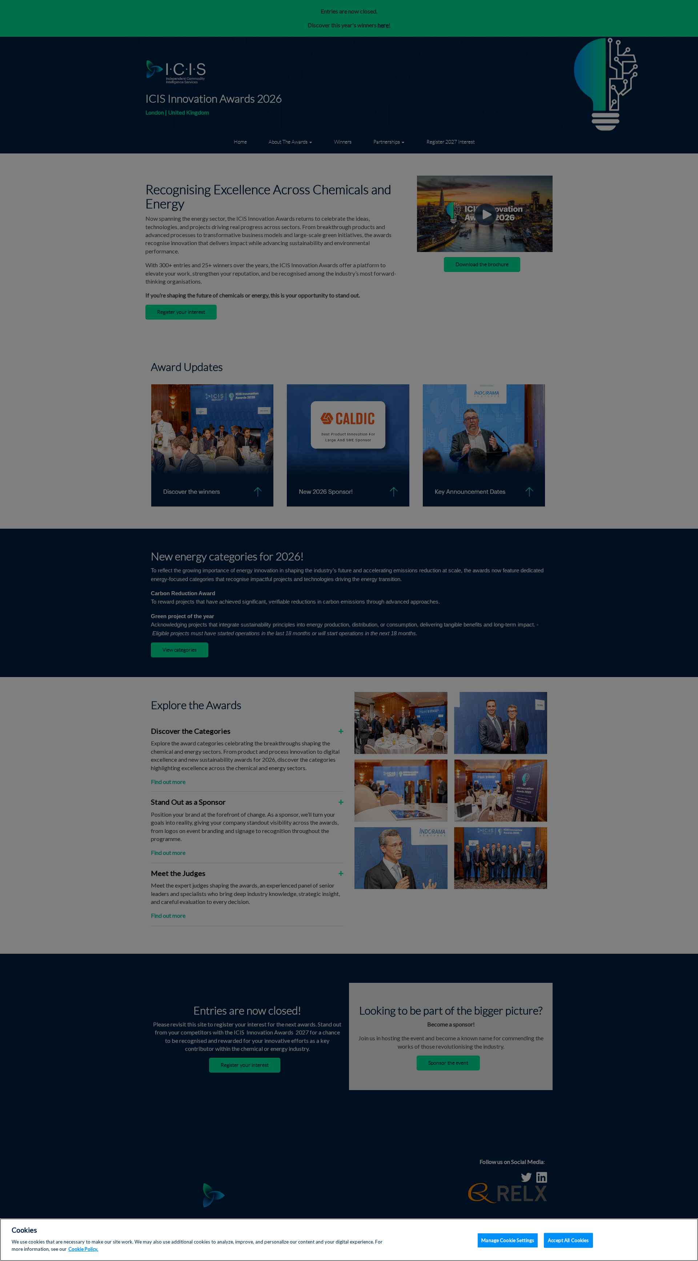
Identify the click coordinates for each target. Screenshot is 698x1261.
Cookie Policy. (83, 1249)
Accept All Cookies (568, 1240)
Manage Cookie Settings (507, 1240)
